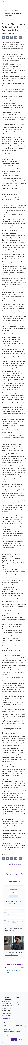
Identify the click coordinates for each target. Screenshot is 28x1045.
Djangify (4, 1025)
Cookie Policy (19, 1025)
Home (17, 1000)
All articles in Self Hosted (14, 875)
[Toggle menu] (25, 2)
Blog (17, 1002)
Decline (21, 1040)
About (17, 1006)
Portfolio (18, 1004)
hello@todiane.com (6, 1018)
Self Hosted (14, 10)
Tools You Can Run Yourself (15, 967)
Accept (14, 1040)
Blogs (7, 10)
